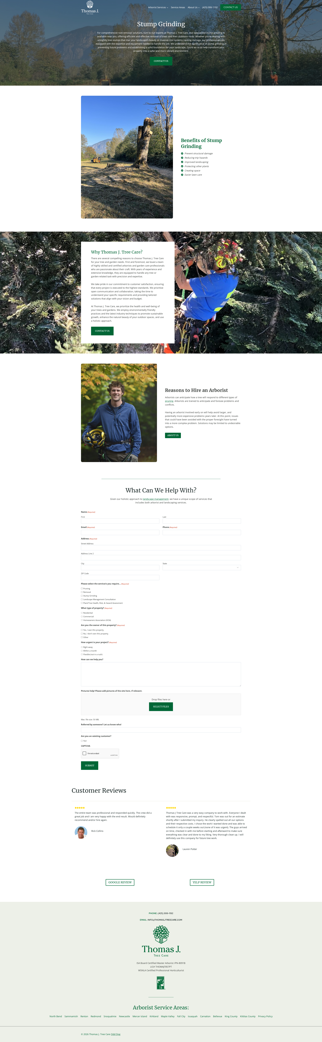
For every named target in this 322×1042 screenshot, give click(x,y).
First (83, 517)
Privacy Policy (265, 1016)
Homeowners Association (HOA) (97, 620)
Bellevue (217, 1016)
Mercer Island (140, 1016)
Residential (88, 613)
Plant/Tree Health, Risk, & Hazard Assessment (103, 603)
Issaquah (192, 1016)
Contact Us (231, 7)
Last (164, 517)
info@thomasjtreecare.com (165, 919)
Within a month (90, 650)
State (165, 563)
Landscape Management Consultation (99, 599)
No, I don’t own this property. (96, 633)
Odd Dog (115, 1034)
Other (85, 637)
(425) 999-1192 (210, 7)
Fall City (181, 1016)
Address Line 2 (87, 553)
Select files (161, 706)
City (82, 563)
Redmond (96, 1016)
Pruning (86, 588)
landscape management (155, 498)
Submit (89, 765)
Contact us (161, 61)
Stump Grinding (90, 595)
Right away (88, 647)
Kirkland (154, 1016)
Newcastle (124, 1016)
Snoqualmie (110, 1016)
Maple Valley (167, 1016)
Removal (87, 592)
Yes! (85, 741)
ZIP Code (85, 573)
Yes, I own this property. (93, 630)
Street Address (87, 543)
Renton (84, 1016)
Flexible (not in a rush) (92, 654)
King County (231, 1016)
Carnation (205, 1016)
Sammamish (71, 1016)
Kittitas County (247, 1016)
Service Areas (178, 7)
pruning (169, 400)
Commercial (88, 616)
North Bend (56, 1016)
